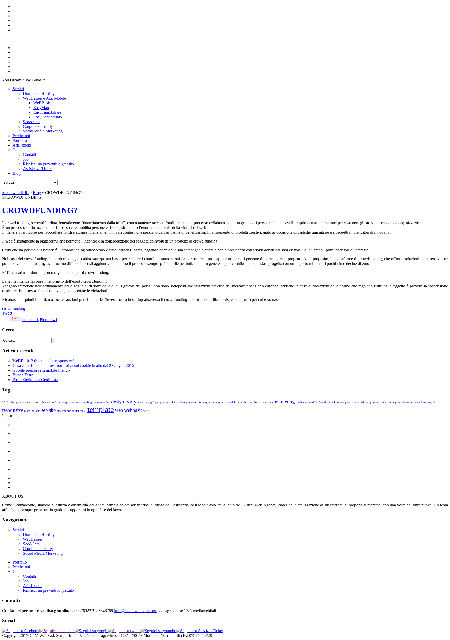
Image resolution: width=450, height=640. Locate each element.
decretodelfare (101, 402)
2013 (5, 402)
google (159, 402)
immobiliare (244, 402)
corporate (68, 402)
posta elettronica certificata (411, 402)
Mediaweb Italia (15, 192)
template (101, 409)
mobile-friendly (318, 402)
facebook (143, 402)
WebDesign (32, 539)
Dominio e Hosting (38, 93)
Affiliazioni (21, 145)
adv (11, 402)
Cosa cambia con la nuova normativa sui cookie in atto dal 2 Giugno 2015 (73, 365)
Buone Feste (22, 375)
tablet (83, 410)
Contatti (19, 150)
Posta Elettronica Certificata (35, 379)
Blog (16, 173)
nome (340, 402)
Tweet (7, 313)
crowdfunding (13, 308)
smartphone (64, 410)
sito (52, 410)
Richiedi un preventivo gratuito (48, 164)
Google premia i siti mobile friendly (41, 370)
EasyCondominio (47, 117)
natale (332, 402)
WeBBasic (42, 103)
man (271, 402)
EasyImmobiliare (47, 112)
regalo (432, 402)
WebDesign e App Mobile (44, 98)
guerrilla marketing (176, 402)
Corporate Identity (38, 126)
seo (44, 410)
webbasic (133, 410)
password (358, 402)
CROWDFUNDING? (40, 210)
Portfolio (19, 140)
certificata (55, 402)
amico (37, 402)
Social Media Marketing (43, 131)
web (119, 410)
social (75, 410)
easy (131, 401)
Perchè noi (21, 136)
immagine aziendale (224, 402)
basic (45, 402)
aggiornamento (24, 402)
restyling (29, 410)
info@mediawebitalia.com (135, 610)
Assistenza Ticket (37, 168)
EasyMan (41, 107)
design (117, 401)
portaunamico (378, 402)
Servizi (18, 89)
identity (193, 402)
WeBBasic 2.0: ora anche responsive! (43, 361)
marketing (285, 401)
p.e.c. (348, 402)
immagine (205, 402)
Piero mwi (48, 319)
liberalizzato (260, 402)
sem (38, 410)
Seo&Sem (31, 121)
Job (26, 159)
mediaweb (302, 402)
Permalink (30, 319)
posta (391, 402)
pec (367, 402)
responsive (12, 410)
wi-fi (146, 410)
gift (152, 402)
